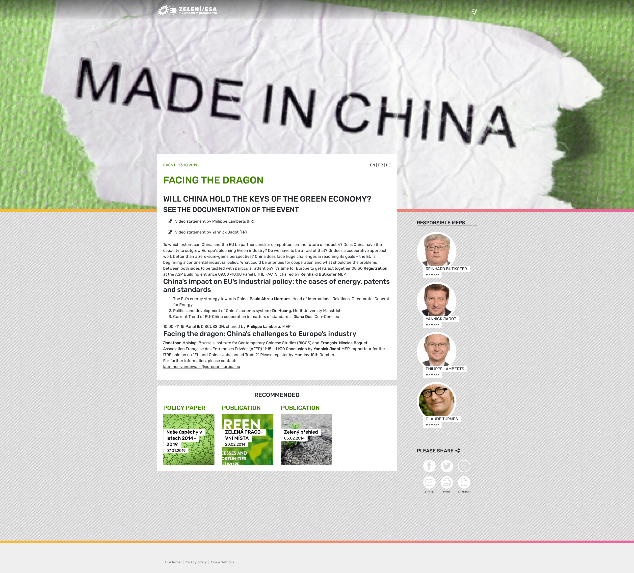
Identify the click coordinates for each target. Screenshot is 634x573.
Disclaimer (173, 562)
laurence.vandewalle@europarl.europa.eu (201, 366)
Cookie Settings (222, 562)
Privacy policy (196, 562)
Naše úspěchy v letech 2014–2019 (184, 438)
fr (380, 165)
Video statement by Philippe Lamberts (210, 221)
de (388, 165)
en (372, 165)
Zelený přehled (301, 432)
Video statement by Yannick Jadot (206, 232)
